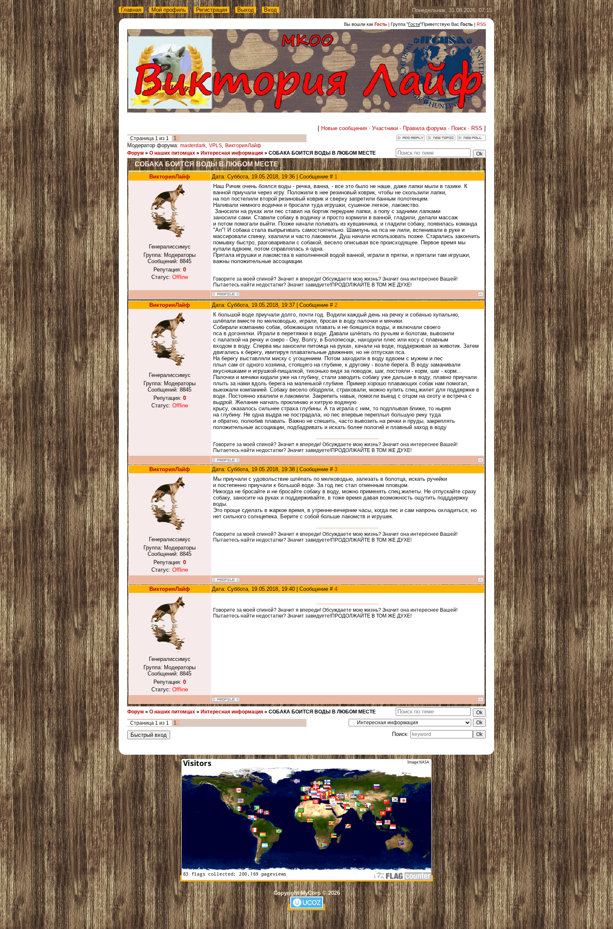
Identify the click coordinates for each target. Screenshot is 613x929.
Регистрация (211, 10)
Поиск (458, 128)
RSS (481, 24)
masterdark (193, 145)
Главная (131, 10)
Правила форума (424, 128)
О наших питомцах (172, 153)
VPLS (215, 145)
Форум (135, 153)
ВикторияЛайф (243, 145)
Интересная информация (232, 153)
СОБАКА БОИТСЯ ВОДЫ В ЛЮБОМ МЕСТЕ (322, 153)
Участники (385, 128)
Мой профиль (168, 10)
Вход (270, 10)
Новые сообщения (344, 128)
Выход (245, 10)
